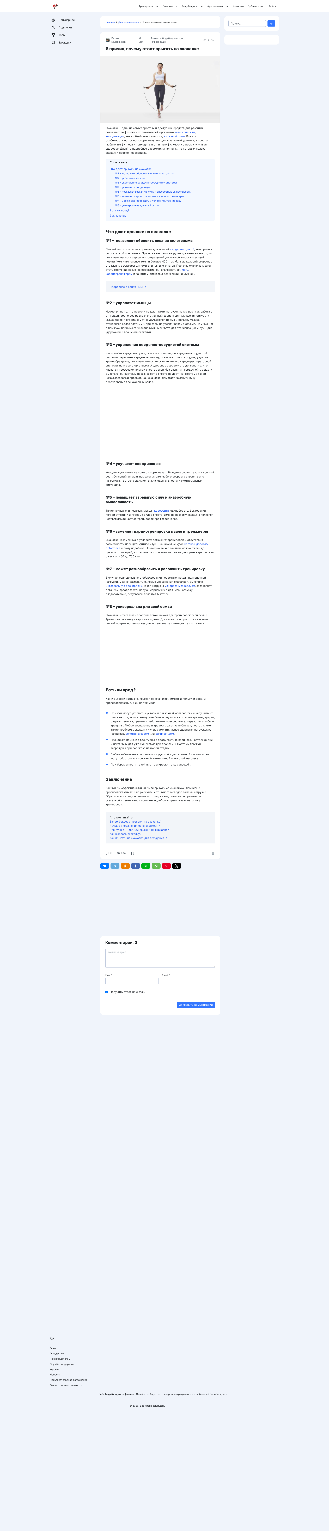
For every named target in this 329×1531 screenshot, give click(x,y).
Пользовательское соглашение (68, 1379)
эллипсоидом (165, 733)
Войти (272, 6)
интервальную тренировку (124, 585)
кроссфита (161, 510)
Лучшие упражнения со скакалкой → (135, 825)
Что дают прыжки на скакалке (130, 169)
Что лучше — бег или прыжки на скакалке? (139, 829)
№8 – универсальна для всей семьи (137, 205)
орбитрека (113, 548)
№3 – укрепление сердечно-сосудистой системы (146, 182)
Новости (55, 1374)
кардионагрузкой (182, 249)
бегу (185, 269)
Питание (168, 6)
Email (166, 975)
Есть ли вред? (119, 210)
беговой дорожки (196, 544)
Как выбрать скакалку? (125, 834)
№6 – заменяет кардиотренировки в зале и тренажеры (149, 196)
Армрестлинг (215, 6)
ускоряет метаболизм (180, 585)
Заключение (118, 215)
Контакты (238, 6)
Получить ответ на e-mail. (127, 992)
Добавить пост (257, 6)
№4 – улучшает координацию (133, 187)
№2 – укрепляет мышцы (130, 178)
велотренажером (137, 733)
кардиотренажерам (119, 273)
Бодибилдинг (190, 6)
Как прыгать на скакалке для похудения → (139, 838)
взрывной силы (174, 136)
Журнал (54, 1369)
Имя (108, 975)
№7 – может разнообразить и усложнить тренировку (148, 200)
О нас (53, 1348)
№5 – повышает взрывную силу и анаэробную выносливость (153, 191)
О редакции (57, 1353)
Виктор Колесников (118, 40)
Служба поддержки (62, 1364)
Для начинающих (128, 22)
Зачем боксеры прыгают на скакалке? (136, 821)
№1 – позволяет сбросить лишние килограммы (144, 173)
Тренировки (146, 6)
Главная (110, 22)
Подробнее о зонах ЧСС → (128, 287)
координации (115, 136)
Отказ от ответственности (66, 1385)
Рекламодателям (60, 1358)
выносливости (185, 132)
